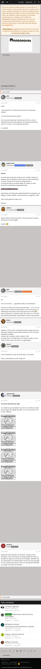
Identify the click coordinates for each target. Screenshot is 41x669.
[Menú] (2, 2)
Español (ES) (6, 659)
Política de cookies (6, 664)
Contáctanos (5, 662)
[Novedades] (35, 2)
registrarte (9, 25)
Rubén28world (9, 628)
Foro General (13, 608)
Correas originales (12, 606)
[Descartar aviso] (38, 7)
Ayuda (15, 664)
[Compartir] (36, 103)
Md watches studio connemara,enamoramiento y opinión (19, 625)
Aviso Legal (13, 662)
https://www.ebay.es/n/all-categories (13, 358)
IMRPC (6, 618)
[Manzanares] (20, 45)
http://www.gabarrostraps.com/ (11, 199)
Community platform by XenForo (16, 667)
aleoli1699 (7, 636)
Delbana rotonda (11, 642)
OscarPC (7, 608)
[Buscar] (39, 2)
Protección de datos (23, 662)
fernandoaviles (9, 644)
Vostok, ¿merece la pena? (14, 634)
